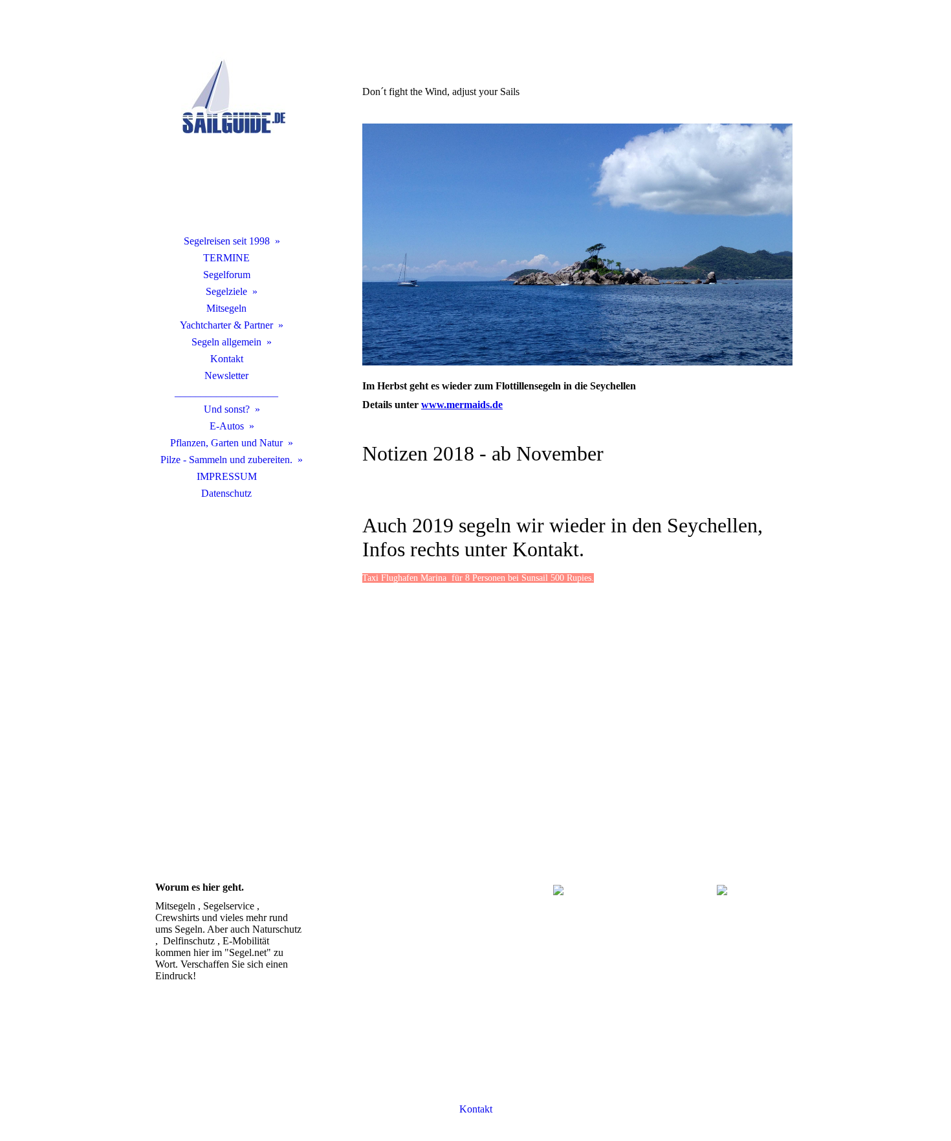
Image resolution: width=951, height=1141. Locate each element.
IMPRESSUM (227, 476)
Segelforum (226, 274)
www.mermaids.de (462, 404)
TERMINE (226, 257)
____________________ (226, 392)
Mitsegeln (226, 308)
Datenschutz (226, 493)
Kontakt (226, 358)
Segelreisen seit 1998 (227, 240)
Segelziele (226, 291)
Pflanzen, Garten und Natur (226, 442)
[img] (226, 132)
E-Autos (227, 425)
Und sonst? (227, 409)
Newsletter (226, 375)
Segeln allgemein (226, 341)
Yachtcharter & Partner (226, 325)
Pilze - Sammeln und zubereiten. (226, 459)
